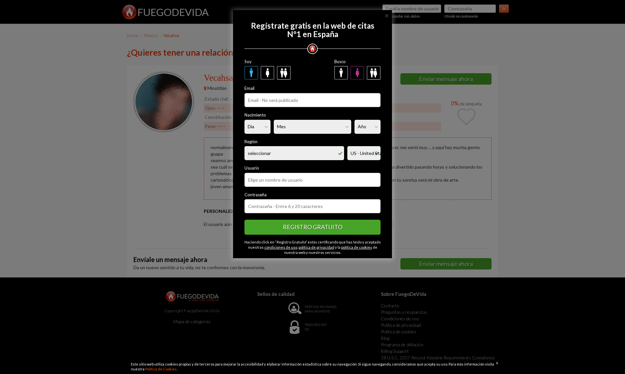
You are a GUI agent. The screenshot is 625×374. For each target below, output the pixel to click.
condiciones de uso (280, 247)
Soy (248, 61)
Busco (340, 61)
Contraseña (255, 194)
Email (249, 88)
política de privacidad (316, 247)
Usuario (251, 168)
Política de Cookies (161, 369)
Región (250, 141)
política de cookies (356, 247)
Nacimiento (255, 115)
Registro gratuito (312, 226)
